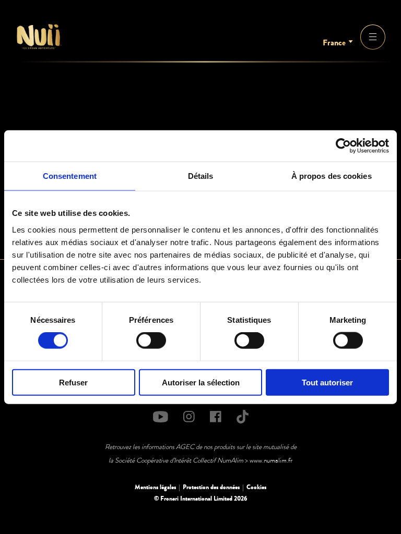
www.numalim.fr (271, 460)
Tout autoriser (327, 382)
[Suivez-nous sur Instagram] (189, 416)
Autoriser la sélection (201, 382)
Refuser (73, 382)
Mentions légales (155, 487)
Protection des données (211, 487)
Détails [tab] (201, 176)
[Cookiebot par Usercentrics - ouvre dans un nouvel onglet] (343, 146)
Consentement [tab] (70, 176)
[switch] (151, 340)
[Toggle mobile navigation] (372, 37)
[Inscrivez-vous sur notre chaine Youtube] (160, 416)
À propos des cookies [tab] (331, 176)
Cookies (256, 487)
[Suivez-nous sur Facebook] (215, 416)
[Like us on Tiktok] (243, 416)
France (334, 43)
